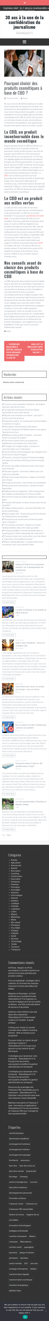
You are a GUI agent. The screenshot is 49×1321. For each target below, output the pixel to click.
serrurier (34, 1263)
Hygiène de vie (33, 1215)
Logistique (15, 909)
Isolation (14, 901)
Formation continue (17, 1198)
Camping (23, 1177)
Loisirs (13, 911)
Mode (13, 920)
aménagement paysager (19, 1155)
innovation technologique (20, 1225)
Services (14, 939)
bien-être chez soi (27, 1166)
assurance (25, 1160)
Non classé (21, 562)
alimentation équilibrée (19, 1139)
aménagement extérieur (19, 1144)
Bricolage (13, 1177)
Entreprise (15, 882)
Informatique (16, 895)
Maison (19, 684)
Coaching (15, 873)
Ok (25, 1317)
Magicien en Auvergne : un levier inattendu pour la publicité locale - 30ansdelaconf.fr (22, 996)
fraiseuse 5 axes (16, 1204)
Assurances (16, 865)
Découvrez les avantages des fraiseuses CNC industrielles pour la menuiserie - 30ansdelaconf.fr (23, 1090)
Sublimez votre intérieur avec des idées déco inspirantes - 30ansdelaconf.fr (22, 1014)
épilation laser (15, 1291)
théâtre (33, 1269)
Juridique (15, 903)
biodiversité (31, 1171)
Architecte (13, 1160)
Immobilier (15, 890)
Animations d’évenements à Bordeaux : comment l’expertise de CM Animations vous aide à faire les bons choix (24, 429)
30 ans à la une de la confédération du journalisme (24, 22)
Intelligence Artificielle (18, 1231)
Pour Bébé (15, 928)
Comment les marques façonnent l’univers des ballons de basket (23, 986)
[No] (45, 1311)
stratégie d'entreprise (18, 1269)
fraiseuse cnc (31, 1204)
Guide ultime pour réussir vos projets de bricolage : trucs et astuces (30, 688)
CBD (6, 176)
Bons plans (21, 760)
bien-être (13, 1166)
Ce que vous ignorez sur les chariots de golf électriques (22, 1048)
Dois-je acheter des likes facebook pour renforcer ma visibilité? (31, 726)
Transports (15, 949)
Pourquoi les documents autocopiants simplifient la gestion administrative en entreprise (23, 1064)
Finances (15, 884)
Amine (24, 98)
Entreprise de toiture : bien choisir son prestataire (25, 483)
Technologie (16, 941)
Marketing (15, 917)
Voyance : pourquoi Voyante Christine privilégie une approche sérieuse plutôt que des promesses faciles (23, 460)
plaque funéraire (27, 1253)
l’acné (40, 243)
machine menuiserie (18, 1236)
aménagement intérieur (19, 1149)
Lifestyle (14, 906)
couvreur (34, 1182)
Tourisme (20, 607)
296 (8, 835)
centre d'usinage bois (18, 1182)
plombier (24, 1258)
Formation (15, 887)
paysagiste (29, 1247)
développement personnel (20, 1193)
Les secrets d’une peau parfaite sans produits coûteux (23, 973)
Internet (20, 722)
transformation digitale (19, 1274)
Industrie (15, 892)
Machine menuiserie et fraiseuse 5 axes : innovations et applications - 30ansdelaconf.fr (23, 1105)
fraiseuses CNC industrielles (21, 1209)
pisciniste (13, 1253)
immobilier (13, 1220)
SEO (26, 1263)
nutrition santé (15, 1247)
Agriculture (16, 863)
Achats (14, 860)
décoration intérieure (18, 1187)
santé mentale (15, 1263)
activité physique (16, 1133)
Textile (14, 944)
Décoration (15, 879)
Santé (8, 331)
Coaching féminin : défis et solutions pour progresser (22, 1033)
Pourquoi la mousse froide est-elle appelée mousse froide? (29, 764)
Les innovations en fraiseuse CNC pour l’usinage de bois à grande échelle (23, 1111)
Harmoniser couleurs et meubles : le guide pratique (22, 1020)
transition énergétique (18, 1285)
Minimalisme (25, 1242)
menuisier (13, 1242)
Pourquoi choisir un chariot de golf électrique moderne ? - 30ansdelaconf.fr (22, 1043)
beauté (14, 868)
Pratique (20, 640)
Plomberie (15, 925)
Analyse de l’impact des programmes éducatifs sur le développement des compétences (30, 567)
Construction (16, 876)
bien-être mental (16, 1171)
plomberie (13, 1258)
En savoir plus (8, 602)
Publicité (14, 933)
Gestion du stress (16, 1215)
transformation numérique (20, 1280)
